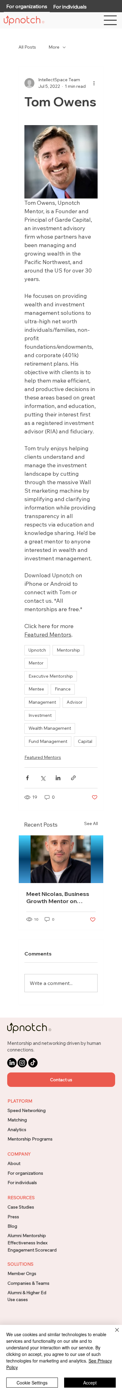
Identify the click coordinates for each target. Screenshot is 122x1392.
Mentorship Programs (30, 1139)
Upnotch (37, 650)
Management (42, 702)
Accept (90, 1382)
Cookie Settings (32, 1382)
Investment (40, 715)
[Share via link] (73, 778)
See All (91, 823)
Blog (12, 1226)
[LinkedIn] (12, 1062)
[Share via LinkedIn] (58, 778)
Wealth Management (49, 728)
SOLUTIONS (20, 1264)
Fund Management (47, 741)
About (14, 1163)
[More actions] (94, 83)
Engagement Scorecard (32, 1250)
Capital (85, 741)
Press (13, 1217)
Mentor (35, 663)
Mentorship (68, 650)
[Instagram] (22, 1062)
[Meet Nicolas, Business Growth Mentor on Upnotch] (61, 859)
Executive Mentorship (50, 676)
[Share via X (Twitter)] (43, 778)
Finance (63, 689)
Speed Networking (27, 1110)
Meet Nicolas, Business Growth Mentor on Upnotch (57, 897)
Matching (17, 1120)
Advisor (75, 702)
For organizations (25, 1173)
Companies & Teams (28, 1283)
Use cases (18, 1299)
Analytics (17, 1129)
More (53, 47)
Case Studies (21, 1207)
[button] (61, 1079)
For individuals (22, 1182)
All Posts (27, 47)
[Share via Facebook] (27, 778)
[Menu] (110, 20)
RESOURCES (21, 1197)
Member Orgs (22, 1273)
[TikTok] (33, 1062)
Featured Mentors (42, 757)
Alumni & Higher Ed (27, 1292)
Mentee (36, 689)
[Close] (113, 1333)
